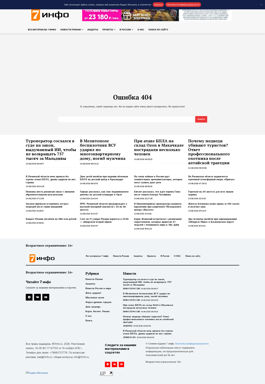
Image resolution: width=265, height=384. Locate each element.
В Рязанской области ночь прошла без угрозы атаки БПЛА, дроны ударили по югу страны (51, 179)
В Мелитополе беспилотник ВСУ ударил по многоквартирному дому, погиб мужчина (146, 295)
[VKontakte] (37, 297)
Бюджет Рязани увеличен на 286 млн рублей (51, 218)
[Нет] (261, 4)
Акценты (127, 326)
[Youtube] (45, 297)
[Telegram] (29, 297)
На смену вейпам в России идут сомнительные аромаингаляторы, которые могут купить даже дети (158, 179)
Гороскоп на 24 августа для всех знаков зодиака (210, 193)
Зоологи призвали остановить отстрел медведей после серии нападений (47, 205)
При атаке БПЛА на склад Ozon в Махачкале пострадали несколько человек (159, 147)
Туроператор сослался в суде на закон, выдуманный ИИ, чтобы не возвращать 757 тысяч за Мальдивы (51, 149)
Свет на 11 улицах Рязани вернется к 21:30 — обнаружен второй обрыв (104, 220)
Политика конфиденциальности (192, 344)
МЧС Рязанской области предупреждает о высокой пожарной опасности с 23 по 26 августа (103, 206)
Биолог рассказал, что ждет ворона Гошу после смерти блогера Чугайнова (157, 193)
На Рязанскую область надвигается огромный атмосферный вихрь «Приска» (211, 178)
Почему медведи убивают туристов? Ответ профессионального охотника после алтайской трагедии (209, 151)
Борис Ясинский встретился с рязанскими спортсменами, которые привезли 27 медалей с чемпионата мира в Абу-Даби (158, 221)
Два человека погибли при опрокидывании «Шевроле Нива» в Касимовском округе (212, 220)
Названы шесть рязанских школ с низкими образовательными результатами (50, 193)
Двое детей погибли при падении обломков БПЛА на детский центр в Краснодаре (104, 178)
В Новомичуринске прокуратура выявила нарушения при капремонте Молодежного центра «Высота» (157, 206)
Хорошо (158, 4)
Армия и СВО (129, 337)
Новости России (131, 289)
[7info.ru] (50, 14)
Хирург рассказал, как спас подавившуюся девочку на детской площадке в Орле (104, 193)
